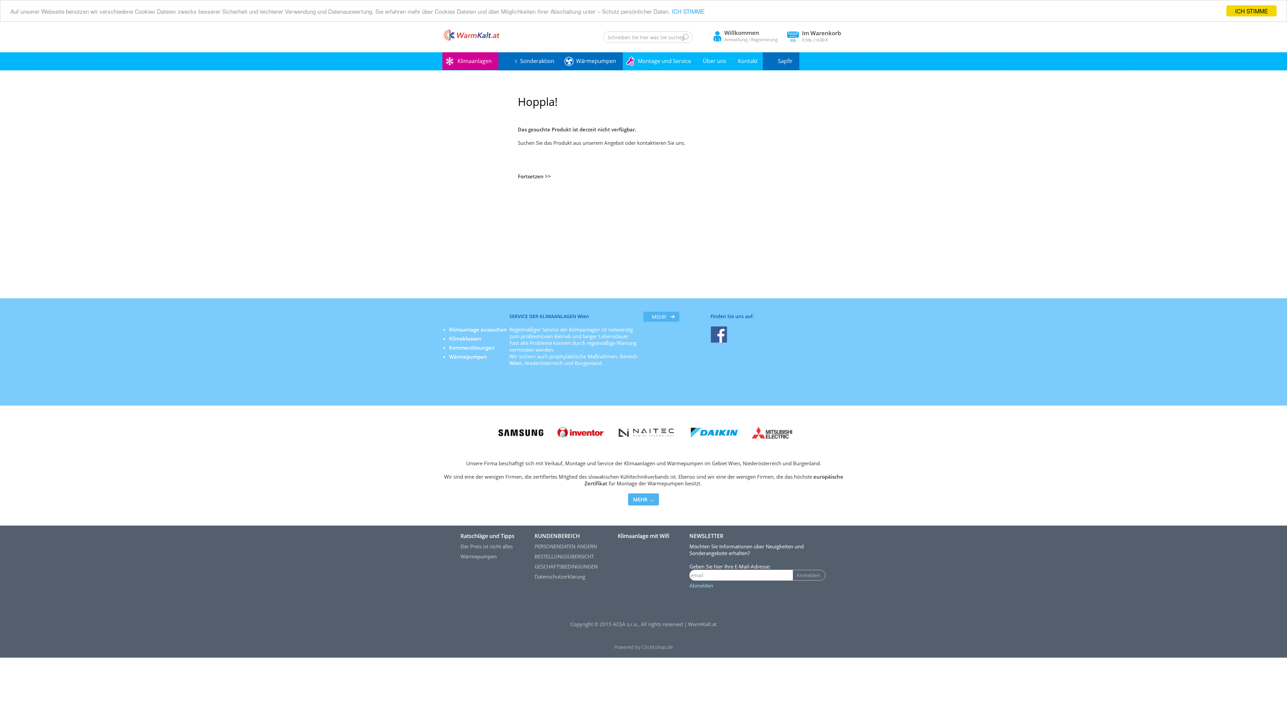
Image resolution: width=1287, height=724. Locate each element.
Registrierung (764, 40)
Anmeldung (735, 40)
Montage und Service (664, 61)
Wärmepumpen (596, 61)
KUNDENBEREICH (557, 536)
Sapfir (785, 61)
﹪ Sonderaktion (533, 61)
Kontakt (748, 61)
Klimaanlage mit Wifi (643, 536)
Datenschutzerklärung (560, 576)
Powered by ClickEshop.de (643, 647)
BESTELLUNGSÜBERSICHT (564, 556)
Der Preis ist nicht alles (487, 546)
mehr (659, 316)
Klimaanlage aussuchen (478, 329)
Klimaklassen (466, 338)
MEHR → (643, 499)
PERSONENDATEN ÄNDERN (566, 546)
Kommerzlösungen (472, 347)
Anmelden (808, 575)
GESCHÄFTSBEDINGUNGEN (566, 566)
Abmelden (701, 585)
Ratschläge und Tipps (487, 536)
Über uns (714, 61)
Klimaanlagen (474, 61)
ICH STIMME (1251, 11)
